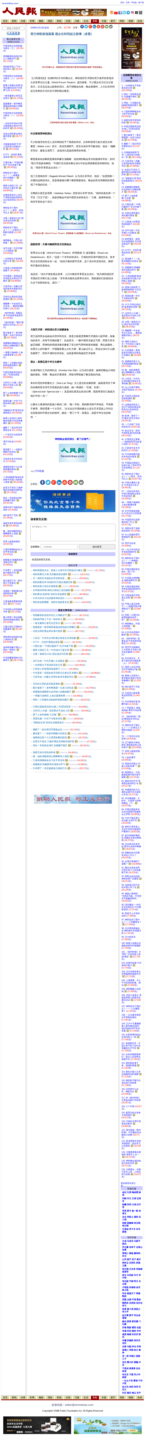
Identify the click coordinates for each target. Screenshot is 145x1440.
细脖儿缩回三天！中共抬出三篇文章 (62, 650)
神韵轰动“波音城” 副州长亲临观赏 (61, 594)
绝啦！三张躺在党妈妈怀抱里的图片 (61, 699)
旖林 (134, 1331)
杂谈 (139, 21)
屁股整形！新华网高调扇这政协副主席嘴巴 (65, 627)
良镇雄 (132, 1287)
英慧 (124, 1299)
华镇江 (132, 1356)
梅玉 (134, 1393)
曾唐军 (125, 1272)
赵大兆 (125, 1387)
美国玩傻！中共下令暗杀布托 (58, 718)
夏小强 (130, 1309)
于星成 (125, 1368)
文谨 (134, 1198)
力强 (134, 1204)
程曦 (124, 1204)
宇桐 (131, 1281)
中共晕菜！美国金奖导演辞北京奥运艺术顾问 (66, 673)
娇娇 (124, 1377)
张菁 (124, 1250)
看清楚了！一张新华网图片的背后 (60, 733)
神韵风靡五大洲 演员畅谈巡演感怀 (61, 574)
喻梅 (129, 1334)
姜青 (129, 1321)
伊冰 (134, 1346)
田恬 (129, 1331)
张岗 (131, 1387)
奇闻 (59, 21)
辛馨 (124, 1340)
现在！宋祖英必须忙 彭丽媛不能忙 (61, 745)
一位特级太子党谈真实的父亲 (59, 665)
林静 (124, 1223)
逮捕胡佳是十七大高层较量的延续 (60, 737)
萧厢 (124, 1232)
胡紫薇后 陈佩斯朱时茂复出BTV (60, 764)
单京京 (125, 1374)
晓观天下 (131, 1293)
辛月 (136, 1275)
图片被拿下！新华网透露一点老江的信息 (64, 688)
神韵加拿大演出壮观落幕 (56, 586)
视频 (131, 21)
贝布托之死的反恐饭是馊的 (57, 684)
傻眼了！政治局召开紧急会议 (56, 729)
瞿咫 (134, 1327)
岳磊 (139, 1327)
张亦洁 (139, 1303)
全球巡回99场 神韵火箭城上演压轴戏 (62, 590)
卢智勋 (125, 1287)
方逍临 (125, 1229)
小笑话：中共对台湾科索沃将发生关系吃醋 (65, 638)
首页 (5, 21)
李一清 (125, 1356)
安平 (139, 1393)
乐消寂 (130, 1275)
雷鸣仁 (125, 1253)
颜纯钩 (137, 1253)
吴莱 (124, 1346)
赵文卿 (125, 1315)
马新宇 (137, 1241)
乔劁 (124, 1327)
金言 (138, 1287)
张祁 (136, 1387)
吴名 (124, 1217)
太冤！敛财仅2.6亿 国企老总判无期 (61, 654)
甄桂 (124, 1296)
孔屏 (129, 1192)
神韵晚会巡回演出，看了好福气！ (73, 439)
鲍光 (124, 1321)
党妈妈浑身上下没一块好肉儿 (59, 619)
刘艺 (124, 1393)
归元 (124, 1256)
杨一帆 (135, 1211)
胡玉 (124, 1275)
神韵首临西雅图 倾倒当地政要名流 (62, 602)
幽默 (41, 21)
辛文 (129, 1198)
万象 (77, 21)
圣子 (134, 1259)
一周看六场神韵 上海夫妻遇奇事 (58, 696)
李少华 (137, 1374)
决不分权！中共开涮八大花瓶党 (60, 661)
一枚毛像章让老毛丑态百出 (57, 623)
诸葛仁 (125, 1350)
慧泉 (139, 1299)
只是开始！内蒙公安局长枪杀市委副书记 (64, 677)
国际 (50, 21)
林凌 (124, 1371)
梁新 (138, 1356)
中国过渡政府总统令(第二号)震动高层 (60, 706)
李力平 (125, 1312)
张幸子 (132, 1247)
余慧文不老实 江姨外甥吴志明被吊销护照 (64, 741)
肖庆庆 (135, 1334)
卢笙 (124, 1383)
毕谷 (124, 1293)
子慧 (131, 1374)
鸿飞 (124, 1306)
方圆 (124, 1265)
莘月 (136, 1281)
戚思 (124, 1334)
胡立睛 (125, 1269)
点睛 (129, 1299)
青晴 (124, 1318)
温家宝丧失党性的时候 (55, 752)
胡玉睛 (137, 1223)
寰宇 (113, 21)
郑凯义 (130, 1217)
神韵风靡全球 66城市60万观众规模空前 (64, 582)
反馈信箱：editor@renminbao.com (72, 1404)
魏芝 (129, 1393)
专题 (104, 21)
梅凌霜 (135, 1192)
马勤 (129, 1346)
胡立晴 (125, 1226)
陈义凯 (125, 1290)
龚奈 (136, 1217)
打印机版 (39, 471)
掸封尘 (125, 1263)
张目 (124, 1343)
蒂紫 (138, 1293)
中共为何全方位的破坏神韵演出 (58, 598)
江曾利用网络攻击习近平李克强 (60, 760)
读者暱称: (35, 547)
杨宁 (129, 1259)
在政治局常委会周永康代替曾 (59, 631)
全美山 (139, 1247)
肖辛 (138, 1229)
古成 (124, 1241)
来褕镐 (139, 1269)
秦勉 (131, 1253)
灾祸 (68, 21)
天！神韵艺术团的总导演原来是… (61, 578)
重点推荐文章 (13, 39)
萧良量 (135, 1321)
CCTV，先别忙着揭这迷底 (57, 642)
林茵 (138, 1263)
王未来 (132, 1269)
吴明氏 (132, 1263)
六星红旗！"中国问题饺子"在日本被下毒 (64, 646)
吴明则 (132, 1303)
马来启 (130, 1241)
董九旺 (130, 1362)
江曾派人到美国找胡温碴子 (56, 669)
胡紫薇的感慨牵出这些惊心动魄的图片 (63, 692)
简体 (122, 2)
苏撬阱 (130, 1340)
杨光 (124, 1244)
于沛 (140, 1380)
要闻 (14, 21)
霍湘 (135, 1380)
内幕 (23, 21)
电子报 (141, 2)
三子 (124, 1359)
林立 (136, 1350)
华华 (139, 1331)
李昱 (124, 1211)
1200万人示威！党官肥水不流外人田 (62, 710)
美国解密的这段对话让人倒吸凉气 (61, 615)
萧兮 (129, 1211)
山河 (124, 1259)
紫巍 (136, 1362)
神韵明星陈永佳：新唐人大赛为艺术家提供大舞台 (69, 570)
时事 (32, 21)
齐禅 (139, 1346)
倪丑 (124, 1362)
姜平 (131, 1315)
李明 (129, 1204)
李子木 (132, 1229)
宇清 (134, 1299)
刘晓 (124, 1198)
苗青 (124, 1309)
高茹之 (137, 1309)
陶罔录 (125, 1303)
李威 (124, 1331)
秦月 (139, 1259)
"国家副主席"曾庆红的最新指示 (57, 722)
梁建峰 (130, 1223)
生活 (86, 21)
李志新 (125, 1281)
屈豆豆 (137, 1340)
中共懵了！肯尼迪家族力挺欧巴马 (61, 768)
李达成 (137, 1315)
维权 (122, 21)
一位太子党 (127, 1380)
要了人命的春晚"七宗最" (55, 714)
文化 (95, 21)
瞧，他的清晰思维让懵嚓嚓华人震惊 (62, 756)
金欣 (124, 1192)
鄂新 (129, 1327)
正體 (127, 2)
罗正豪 (125, 1247)
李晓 (131, 1350)
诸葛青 (132, 1368)
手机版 (134, 2)
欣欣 (138, 1368)
